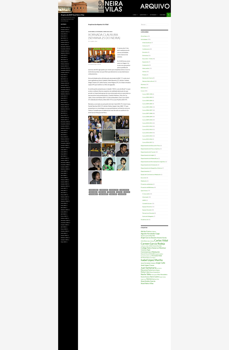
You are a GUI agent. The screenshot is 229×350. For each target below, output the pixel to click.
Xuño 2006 (63, 203)
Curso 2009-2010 (147, 120)
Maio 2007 (63, 190)
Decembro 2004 (65, 220)
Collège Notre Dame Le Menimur (153, 248)
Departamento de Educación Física (150, 145)
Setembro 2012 (64, 94)
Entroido (152, 254)
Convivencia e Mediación (150, 252)
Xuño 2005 (63, 212)
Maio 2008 (63, 173)
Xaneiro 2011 (64, 119)
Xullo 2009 (63, 149)
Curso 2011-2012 (147, 126)
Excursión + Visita (147, 58)
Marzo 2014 (64, 61)
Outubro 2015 (64, 29)
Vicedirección (145, 219)
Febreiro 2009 (64, 158)
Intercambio (145, 68)
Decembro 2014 (65, 46)
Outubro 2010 (64, 126)
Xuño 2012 (63, 96)
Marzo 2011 (64, 115)
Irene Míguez (111, 192)
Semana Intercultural (148, 81)
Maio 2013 (63, 76)
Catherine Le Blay (145, 246)
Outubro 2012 (64, 91)
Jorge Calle (160, 263)
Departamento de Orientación (149, 165)
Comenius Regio (145, 250)
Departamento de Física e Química (150, 149)
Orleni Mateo (154, 274)
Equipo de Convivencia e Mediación (151, 174)
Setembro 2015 (64, 31)
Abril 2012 (63, 100)
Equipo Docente (146, 210)
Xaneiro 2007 (64, 199)
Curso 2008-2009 (147, 116)
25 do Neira (162, 14)
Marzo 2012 (64, 102)
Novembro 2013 (65, 70)
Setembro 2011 (64, 109)
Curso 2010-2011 (147, 123)
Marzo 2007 (64, 194)
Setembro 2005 (64, 209)
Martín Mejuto (156, 270)
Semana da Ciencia (147, 78)
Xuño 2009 (63, 151)
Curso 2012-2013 (147, 129)
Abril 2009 (63, 156)
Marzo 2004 (64, 229)
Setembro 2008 (64, 169)
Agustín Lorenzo (145, 235)
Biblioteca (143, 87)
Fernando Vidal (157, 256)
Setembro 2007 (64, 186)
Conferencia (145, 49)
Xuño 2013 (63, 74)
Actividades (153, 14)
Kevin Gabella (93, 194)
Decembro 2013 (65, 68)
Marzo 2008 (64, 177)
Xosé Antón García (148, 281)
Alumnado (145, 197)
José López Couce (147, 265)
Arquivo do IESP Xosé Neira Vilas (72, 15)
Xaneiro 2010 (64, 141)
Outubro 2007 (64, 184)
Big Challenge (151, 241)
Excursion (143, 177)
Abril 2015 (63, 38)
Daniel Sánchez (124, 189)
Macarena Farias (146, 270)
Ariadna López (114, 189)
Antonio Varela (162, 238)
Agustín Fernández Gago (150, 233)
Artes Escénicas (146, 42)
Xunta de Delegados (147, 216)
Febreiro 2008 (64, 179)
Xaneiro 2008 (64, 182)
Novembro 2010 (65, 124)
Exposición (145, 62)
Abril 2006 (63, 207)
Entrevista (145, 55)
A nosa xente (145, 194)
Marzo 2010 (64, 136)
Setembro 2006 (64, 201)
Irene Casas (102, 192)
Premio (144, 75)
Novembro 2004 (65, 222)
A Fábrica (153, 231)
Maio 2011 (63, 111)
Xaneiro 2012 (64, 106)
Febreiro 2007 (64, 197)
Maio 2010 (63, 132)
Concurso (145, 46)
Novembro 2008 (65, 164)
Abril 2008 (63, 175)
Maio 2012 (63, 98)
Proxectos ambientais (147, 184)
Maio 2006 (63, 205)
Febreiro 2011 (64, 117)
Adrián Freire (146, 231)
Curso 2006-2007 (147, 110)
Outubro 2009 (64, 145)
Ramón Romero (145, 277)
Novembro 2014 (65, 49)
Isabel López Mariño (152, 260)
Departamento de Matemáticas (149, 158)
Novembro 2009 (65, 143)
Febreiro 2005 (64, 218)
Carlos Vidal (161, 240)
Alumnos (143, 84)
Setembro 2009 (64, 147)
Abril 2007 (63, 192)
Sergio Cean (113, 194)
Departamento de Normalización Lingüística (153, 161)
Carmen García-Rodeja (153, 243)
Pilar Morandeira (162, 274)
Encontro (145, 52)
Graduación (145, 65)
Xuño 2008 (63, 171)
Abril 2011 (63, 113)
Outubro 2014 (64, 51)
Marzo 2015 (64, 40)
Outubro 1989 (64, 239)
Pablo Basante (104, 194)
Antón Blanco (144, 241)
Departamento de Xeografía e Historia (151, 168)
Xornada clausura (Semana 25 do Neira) (104, 36)
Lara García (159, 268)
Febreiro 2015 (64, 42)
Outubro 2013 (64, 72)
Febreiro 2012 (64, 104)
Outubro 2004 (64, 224)
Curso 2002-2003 (147, 97)
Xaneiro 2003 (64, 235)
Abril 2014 (63, 59)
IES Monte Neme (145, 257)
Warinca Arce (155, 279)
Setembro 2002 (64, 237)
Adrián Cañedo (94, 189)
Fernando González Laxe (146, 255)
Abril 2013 (63, 79)
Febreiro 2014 (64, 64)
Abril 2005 (63, 214)
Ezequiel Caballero (159, 254)
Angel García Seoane (148, 238)
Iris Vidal (119, 192)
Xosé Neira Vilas (147, 283)
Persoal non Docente (148, 213)
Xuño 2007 (63, 188)
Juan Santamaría (148, 267)
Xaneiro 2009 (64, 160)
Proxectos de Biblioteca (147, 187)
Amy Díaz (152, 235)
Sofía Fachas (122, 194)
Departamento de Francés (148, 152)
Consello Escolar (147, 203)
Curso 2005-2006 (147, 107)
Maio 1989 (63, 242)
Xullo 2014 (63, 55)
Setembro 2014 (64, 53)
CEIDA (150, 246)
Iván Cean (126, 192)
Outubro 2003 (64, 231)
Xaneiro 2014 (64, 66)
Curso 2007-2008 (147, 113)
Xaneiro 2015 (64, 44)
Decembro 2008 (65, 162)
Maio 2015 (63, 36)
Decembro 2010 (65, 121)
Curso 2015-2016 (147, 139)
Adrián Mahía (104, 189)
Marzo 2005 (64, 216)
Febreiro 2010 (64, 139)
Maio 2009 (63, 154)
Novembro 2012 (65, 89)
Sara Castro (154, 277)
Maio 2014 (63, 57)
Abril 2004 (63, 227)
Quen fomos (143, 14)
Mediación (144, 181)
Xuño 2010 (63, 130)
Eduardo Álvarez (145, 254)
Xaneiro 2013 (64, 85)
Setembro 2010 (64, 128)
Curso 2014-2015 (147, 136)
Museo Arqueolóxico (154, 272)
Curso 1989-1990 (147, 94)
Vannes (149, 279)
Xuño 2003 (63, 233)
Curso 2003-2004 (147, 100)
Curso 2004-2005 (147, 103)
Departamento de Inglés (147, 155)
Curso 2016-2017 (147, 142)
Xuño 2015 (63, 33)
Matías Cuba (145, 272)
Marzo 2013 (64, 81)
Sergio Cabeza (162, 277)
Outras (144, 71)
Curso (134, 14)
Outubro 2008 (64, 166)
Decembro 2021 (65, 27)
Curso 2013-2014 (107, 31)
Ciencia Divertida (157, 246)
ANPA (144, 200)
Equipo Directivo (147, 206)
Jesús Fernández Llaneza (148, 263)
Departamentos (145, 171)
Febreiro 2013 (64, 83)
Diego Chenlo (93, 192)
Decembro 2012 (65, 87)
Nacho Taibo (146, 274)
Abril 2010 (63, 134)
